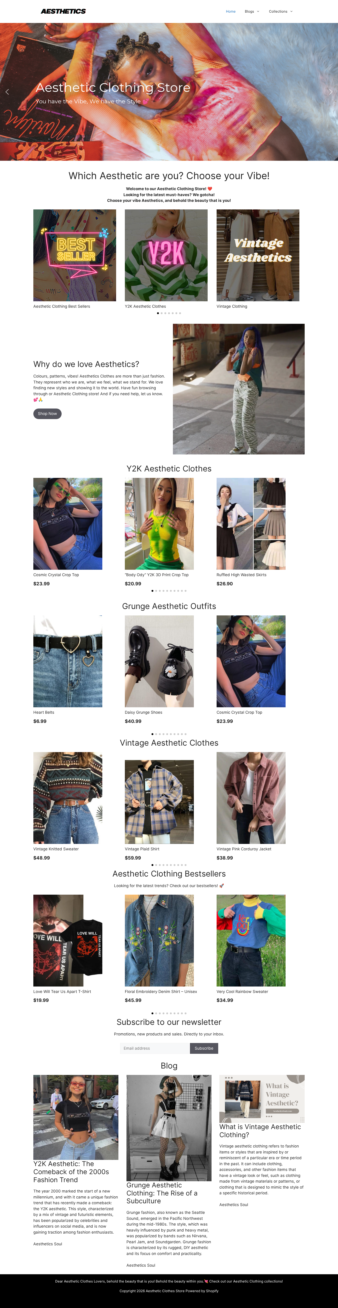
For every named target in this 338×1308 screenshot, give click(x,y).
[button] (7, 92)
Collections (278, 11)
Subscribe (204, 1048)
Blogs (249, 11)
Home (231, 11)
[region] (169, 92)
